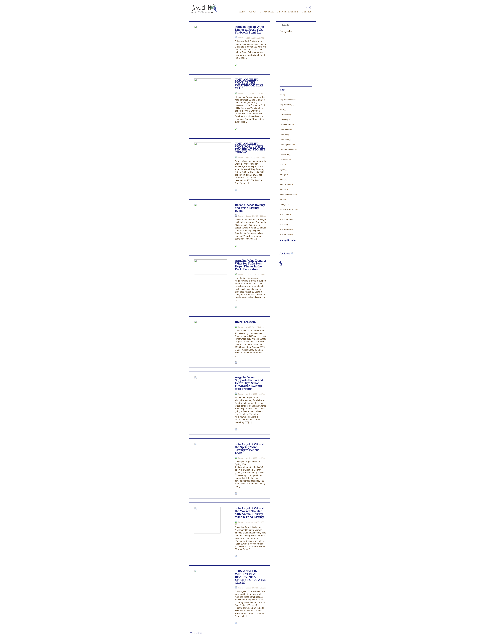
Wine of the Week (286, 219)
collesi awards (285, 130)
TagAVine (284, 61)
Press (282, 51)
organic (282, 170)
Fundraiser (285, 41)
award (282, 110)
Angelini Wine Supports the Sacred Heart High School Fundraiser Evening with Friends (249, 383)
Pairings (283, 175)
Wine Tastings (285, 234)
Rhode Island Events (287, 195)
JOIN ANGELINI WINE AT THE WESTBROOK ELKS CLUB (249, 84)
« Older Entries (195, 633)
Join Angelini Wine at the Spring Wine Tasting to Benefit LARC (249, 449)
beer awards (284, 115)
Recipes (283, 190)
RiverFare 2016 (245, 322)
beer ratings (284, 120)
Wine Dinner (284, 214)
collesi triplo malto (286, 145)
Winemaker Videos (288, 81)
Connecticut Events (287, 150)
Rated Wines (284, 185)
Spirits (282, 200)
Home (242, 12)
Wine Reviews (285, 229)
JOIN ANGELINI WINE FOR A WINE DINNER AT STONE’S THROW (250, 148)
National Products (287, 12)
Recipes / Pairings (288, 56)
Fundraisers (284, 160)
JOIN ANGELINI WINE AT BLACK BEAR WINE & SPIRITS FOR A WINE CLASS (250, 577)
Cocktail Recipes (286, 125)
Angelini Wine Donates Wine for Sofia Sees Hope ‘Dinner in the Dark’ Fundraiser (250, 265)
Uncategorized (286, 71)
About (252, 12)
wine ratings (284, 224)
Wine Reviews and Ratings (292, 76)
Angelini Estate (285, 105)
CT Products (266, 12)
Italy (281, 165)
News (282, 46)
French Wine (284, 155)
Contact (306, 12)
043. (281, 95)
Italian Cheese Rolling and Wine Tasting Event (250, 208)
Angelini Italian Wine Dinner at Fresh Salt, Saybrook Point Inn (249, 30)
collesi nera (284, 135)
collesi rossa (284, 140)
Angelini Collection (287, 100)
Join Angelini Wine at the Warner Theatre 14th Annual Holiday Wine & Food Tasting (249, 513)
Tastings (283, 66)
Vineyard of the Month (288, 210)
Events (283, 36)
